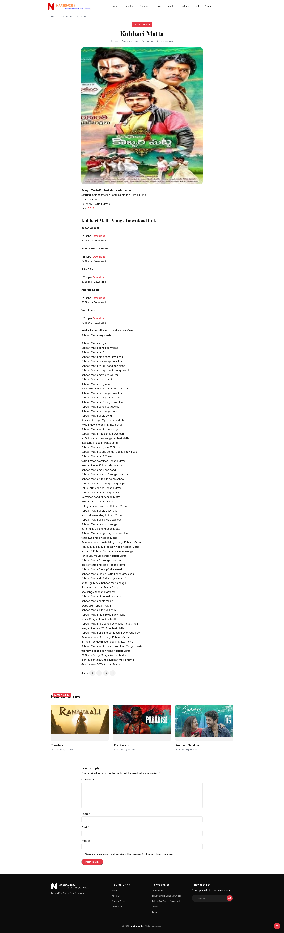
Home (115, 6)
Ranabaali (57, 745)
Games (155, 906)
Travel (157, 6)
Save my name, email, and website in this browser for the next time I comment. (129, 854)
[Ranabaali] (80, 723)
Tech (197, 6)
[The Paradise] (142, 723)
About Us (116, 896)
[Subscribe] (230, 898)
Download (99, 236)
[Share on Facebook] (99, 673)
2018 (91, 208)
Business (144, 6)
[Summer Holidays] (204, 723)
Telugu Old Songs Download (166, 901)
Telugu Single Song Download (166, 896)
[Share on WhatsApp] (113, 673)
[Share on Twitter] (92, 673)
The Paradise (122, 745)
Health (170, 6)
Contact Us (117, 906)
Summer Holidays (187, 745)
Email (85, 827)
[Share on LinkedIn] (106, 673)
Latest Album (66, 16)
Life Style (184, 6)
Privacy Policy (118, 901)
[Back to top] (277, 926)
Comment (87, 779)
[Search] (234, 6)
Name (85, 813)
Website (85, 840)
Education (128, 6)
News (208, 6)
